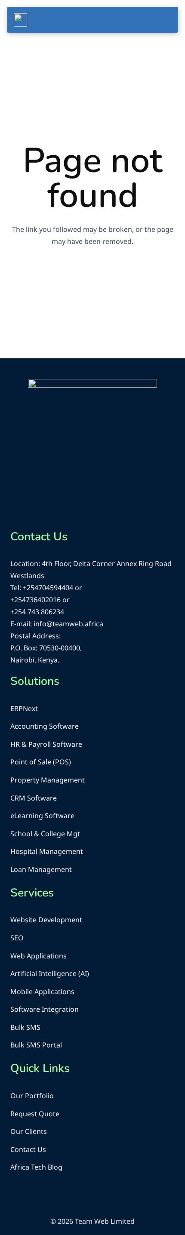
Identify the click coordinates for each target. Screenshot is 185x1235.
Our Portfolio (32, 1095)
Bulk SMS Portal (36, 1045)
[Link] (20, 20)
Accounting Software (44, 726)
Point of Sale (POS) (40, 762)
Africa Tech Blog (36, 1167)
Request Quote (34, 1113)
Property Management (47, 780)
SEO (17, 937)
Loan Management (41, 869)
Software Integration (44, 1009)
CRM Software (33, 798)
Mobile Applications (42, 991)
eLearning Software (42, 815)
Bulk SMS (25, 1027)
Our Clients (28, 1131)
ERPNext (24, 708)
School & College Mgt (45, 833)
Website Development (46, 919)
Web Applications (38, 956)
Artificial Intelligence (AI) (49, 973)
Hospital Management (46, 851)
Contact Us (28, 1149)
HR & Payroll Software (46, 744)
